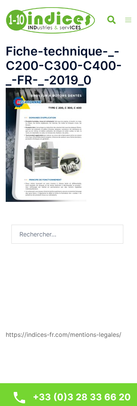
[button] (111, 20)
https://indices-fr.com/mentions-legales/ (63, 334)
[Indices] (50, 19)
